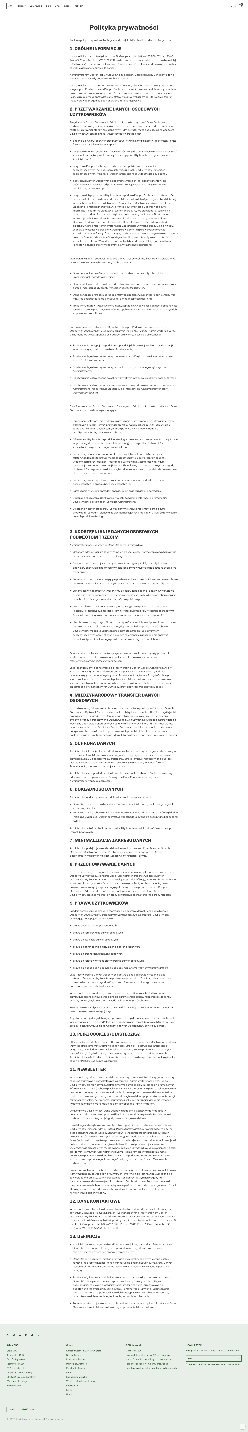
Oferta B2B (72, 1385)
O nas (57, 5)
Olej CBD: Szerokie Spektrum (21, 1376)
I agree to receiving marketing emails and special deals (214, 1364)
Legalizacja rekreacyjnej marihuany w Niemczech (151, 1368)
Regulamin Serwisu (75, 1368)
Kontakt (79, 5)
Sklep (21, 5)
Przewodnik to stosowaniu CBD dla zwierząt (148, 1355)
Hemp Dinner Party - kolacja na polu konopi (148, 1359)
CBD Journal (35, 5)
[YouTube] (22, 1335)
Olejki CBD (11, 1350)
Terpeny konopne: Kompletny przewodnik (147, 1363)
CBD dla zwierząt (15, 1368)
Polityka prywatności (76, 1363)
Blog (48, 5)
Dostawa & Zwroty (75, 1359)
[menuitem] (22, 6)
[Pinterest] (28, 1335)
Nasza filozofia (74, 1355)
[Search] (235, 6)
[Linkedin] (40, 1335)
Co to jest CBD (133, 1350)
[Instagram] (15, 1335)
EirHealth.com (13, 1385)
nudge (67, 5)
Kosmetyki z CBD (15, 1355)
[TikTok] (34, 1335)
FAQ (68, 1372)
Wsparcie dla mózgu (16, 1381)
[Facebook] (9, 1335)
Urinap (69, 1394)
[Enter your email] (239, 1358)
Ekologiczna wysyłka (76, 1376)
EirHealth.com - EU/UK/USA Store (83, 1350)
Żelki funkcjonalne (15, 1359)
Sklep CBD (12, 1345)
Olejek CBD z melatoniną (19, 1372)
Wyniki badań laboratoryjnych (81, 1381)
